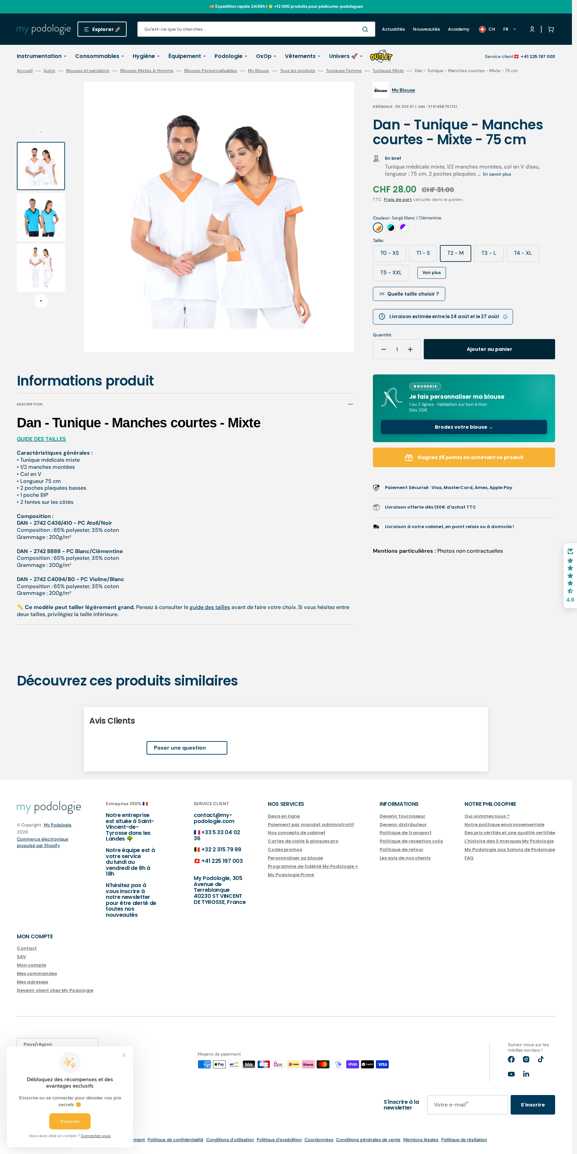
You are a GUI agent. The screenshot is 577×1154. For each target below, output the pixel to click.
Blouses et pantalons (87, 70)
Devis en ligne (284, 816)
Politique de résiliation (464, 1140)
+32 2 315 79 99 (221, 849)
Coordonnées (318, 1140)
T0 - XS (393, 255)
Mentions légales (421, 1140)
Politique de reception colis (411, 841)
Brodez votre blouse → (464, 427)
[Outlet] (381, 56)
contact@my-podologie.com (214, 818)
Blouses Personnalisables (210, 70)
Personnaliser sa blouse (295, 858)
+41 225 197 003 (538, 56)
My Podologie (57, 825)
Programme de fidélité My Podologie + (313, 866)
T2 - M (459, 255)
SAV (21, 956)
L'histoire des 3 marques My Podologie (509, 841)
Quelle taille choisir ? (413, 294)
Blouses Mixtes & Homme (146, 70)
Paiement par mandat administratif (311, 824)
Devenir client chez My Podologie (55, 990)
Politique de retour (401, 849)
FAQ (469, 858)
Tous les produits (297, 70)
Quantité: (382, 335)
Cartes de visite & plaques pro (303, 841)
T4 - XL (527, 255)
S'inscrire (533, 1104)
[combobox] (256, 29)
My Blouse (258, 70)
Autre (49, 70)
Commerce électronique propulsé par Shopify (42, 842)
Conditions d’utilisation (230, 1140)
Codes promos (285, 849)
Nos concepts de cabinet (296, 832)
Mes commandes (37, 973)
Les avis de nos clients (405, 858)
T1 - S (426, 255)
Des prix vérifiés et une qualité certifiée (509, 832)
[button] (549, 29)
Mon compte (31, 965)
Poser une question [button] (180, 747)
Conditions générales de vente (368, 1140)
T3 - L (492, 255)
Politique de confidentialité (175, 1140)
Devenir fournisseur (402, 816)
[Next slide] (41, 301)
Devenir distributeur (403, 824)
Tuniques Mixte (388, 70)
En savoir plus (497, 174)
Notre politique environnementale (504, 824)
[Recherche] (366, 29)
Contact (27, 948)
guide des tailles (210, 607)
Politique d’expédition (279, 1140)
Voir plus (431, 272)
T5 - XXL (395, 275)
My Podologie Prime (291, 875)
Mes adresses (32, 982)
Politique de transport (405, 832)
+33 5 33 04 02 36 (217, 835)
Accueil (25, 70)
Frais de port (398, 199)
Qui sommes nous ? (487, 816)
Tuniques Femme (344, 70)
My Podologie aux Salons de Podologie (509, 849)
